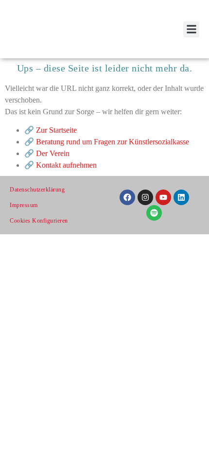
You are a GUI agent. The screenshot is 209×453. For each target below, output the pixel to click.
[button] (191, 29)
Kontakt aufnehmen (66, 165)
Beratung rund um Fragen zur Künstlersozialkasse (112, 142)
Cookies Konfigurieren (39, 220)
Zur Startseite (56, 130)
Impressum (24, 205)
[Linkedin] (181, 197)
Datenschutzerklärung (37, 189)
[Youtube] (163, 197)
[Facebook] (127, 197)
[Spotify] (154, 213)
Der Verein (53, 153)
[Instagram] (145, 197)
